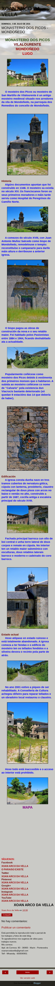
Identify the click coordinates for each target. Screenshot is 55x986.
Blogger (37, 983)
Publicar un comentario (16, 927)
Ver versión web (27, 978)
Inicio (27, 972)
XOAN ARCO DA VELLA (14, 888)
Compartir (7, 915)
